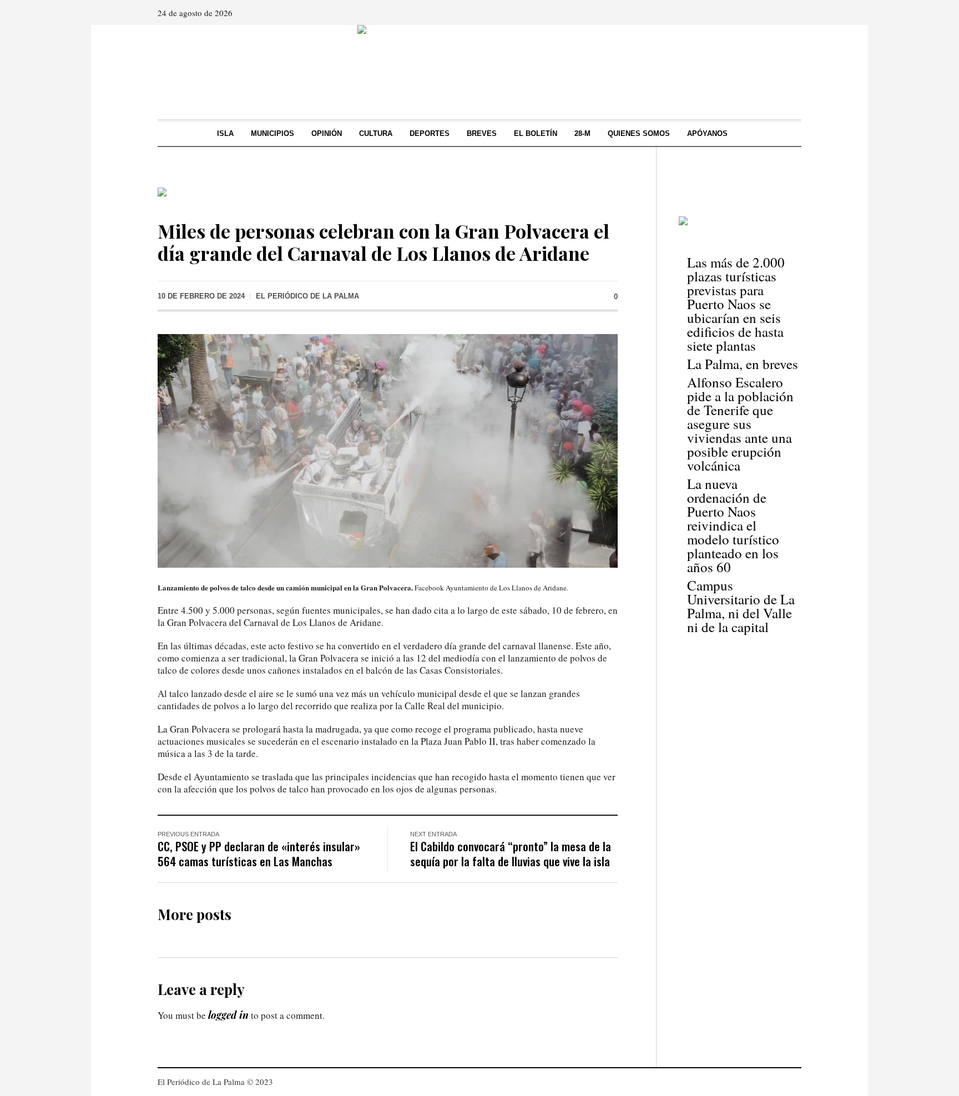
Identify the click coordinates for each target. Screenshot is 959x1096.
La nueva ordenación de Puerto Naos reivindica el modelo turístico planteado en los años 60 (733, 525)
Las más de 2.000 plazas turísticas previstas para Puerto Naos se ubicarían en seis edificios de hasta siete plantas (736, 304)
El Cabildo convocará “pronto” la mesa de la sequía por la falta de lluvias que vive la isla (510, 853)
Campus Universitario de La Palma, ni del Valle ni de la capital (741, 606)
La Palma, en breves (742, 364)
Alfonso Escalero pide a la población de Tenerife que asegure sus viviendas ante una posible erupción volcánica (740, 423)
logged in (228, 1015)
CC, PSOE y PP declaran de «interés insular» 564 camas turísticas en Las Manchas (259, 853)
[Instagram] (776, 13)
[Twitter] (792, 13)
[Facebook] (761, 13)
